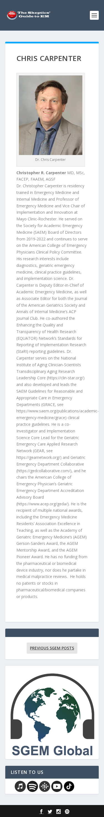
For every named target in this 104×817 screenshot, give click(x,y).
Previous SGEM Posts (52, 648)
